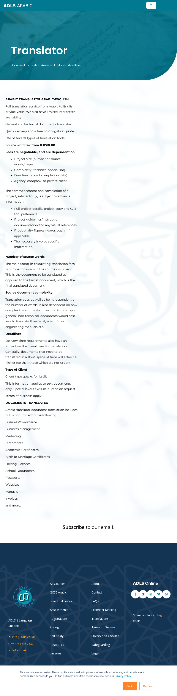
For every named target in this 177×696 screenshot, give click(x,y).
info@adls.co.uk (23, 637)
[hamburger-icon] (151, 5)
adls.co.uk (20, 650)
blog (159, 615)
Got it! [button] (129, 686)
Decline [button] (147, 686)
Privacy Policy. (123, 676)
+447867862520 (22, 643)
